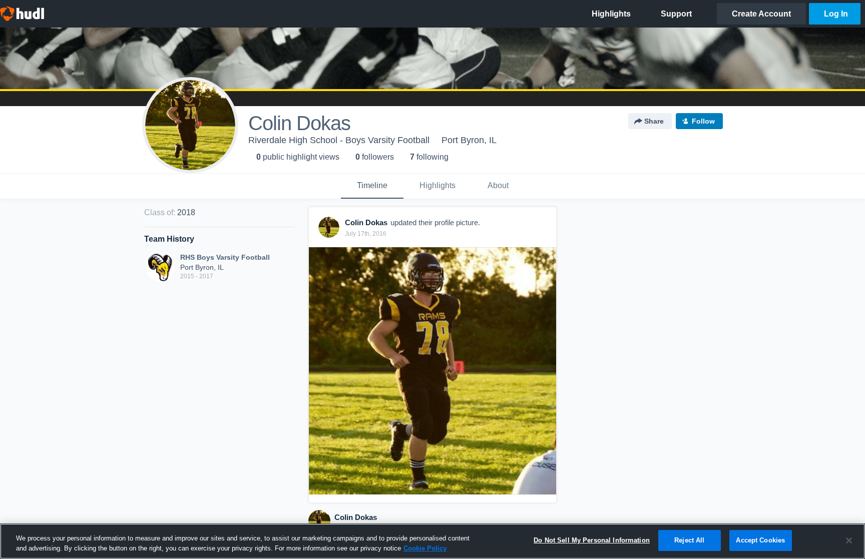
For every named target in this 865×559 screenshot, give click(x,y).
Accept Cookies (760, 540)
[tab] (372, 186)
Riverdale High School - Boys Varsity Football (338, 140)
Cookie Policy (425, 548)
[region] (432, 541)
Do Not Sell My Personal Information (592, 540)
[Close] (849, 540)
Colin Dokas (355, 517)
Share (654, 121)
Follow (703, 121)
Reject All (689, 540)
